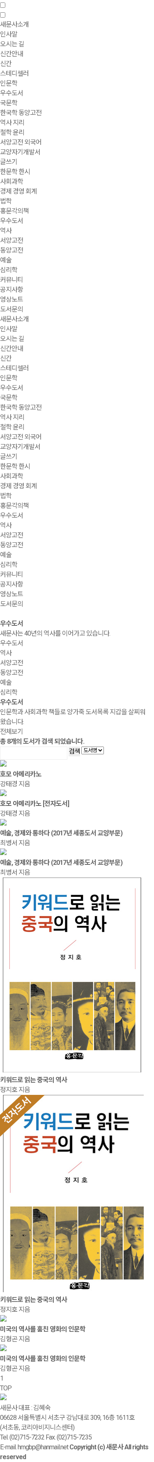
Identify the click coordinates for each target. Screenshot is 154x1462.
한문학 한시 (15, 172)
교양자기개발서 (20, 152)
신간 (5, 64)
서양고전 (11, 240)
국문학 (8, 103)
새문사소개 (14, 319)
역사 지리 (12, 122)
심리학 (8, 270)
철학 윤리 (12, 132)
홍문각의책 (14, 506)
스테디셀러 (14, 73)
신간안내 (11, 348)
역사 (5, 231)
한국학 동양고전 (20, 113)
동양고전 (11, 250)
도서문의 (11, 309)
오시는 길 (12, 44)
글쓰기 (8, 162)
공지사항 (11, 289)
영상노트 (11, 299)
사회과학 (11, 476)
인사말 (8, 34)
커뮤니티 (11, 574)
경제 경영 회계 (18, 191)
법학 (5, 201)
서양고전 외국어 (20, 142)
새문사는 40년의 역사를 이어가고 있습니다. (55, 633)
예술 (5, 260)
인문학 (8, 378)
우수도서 (11, 93)
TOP (5, 1388)
